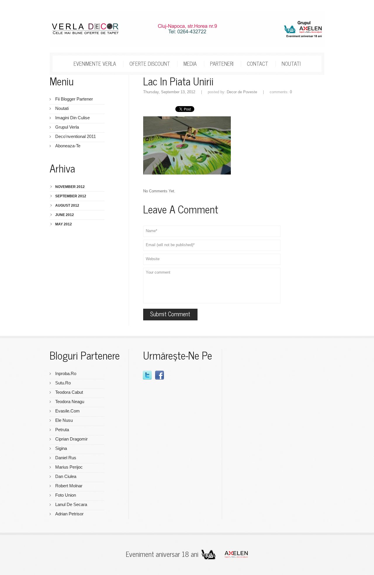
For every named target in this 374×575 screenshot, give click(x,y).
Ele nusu (64, 420)
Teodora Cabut (69, 392)
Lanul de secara (71, 504)
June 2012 (64, 215)
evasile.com (67, 410)
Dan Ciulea (65, 476)
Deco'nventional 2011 (75, 136)
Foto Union (65, 495)
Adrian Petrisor (69, 513)
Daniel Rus (65, 457)
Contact (257, 63)
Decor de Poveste (242, 92)
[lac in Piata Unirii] (187, 119)
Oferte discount (149, 63)
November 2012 (70, 187)
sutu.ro (63, 382)
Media (190, 63)
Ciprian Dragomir (71, 438)
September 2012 (70, 196)
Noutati (291, 63)
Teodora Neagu (69, 401)
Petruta (62, 429)
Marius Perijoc (69, 467)
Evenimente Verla (95, 63)
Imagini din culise (72, 117)
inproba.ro (65, 373)
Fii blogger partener (74, 98)
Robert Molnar (68, 485)
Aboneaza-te (67, 145)
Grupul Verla (67, 127)
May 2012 (63, 224)
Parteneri (221, 63)
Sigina (61, 448)
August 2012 (67, 205)
